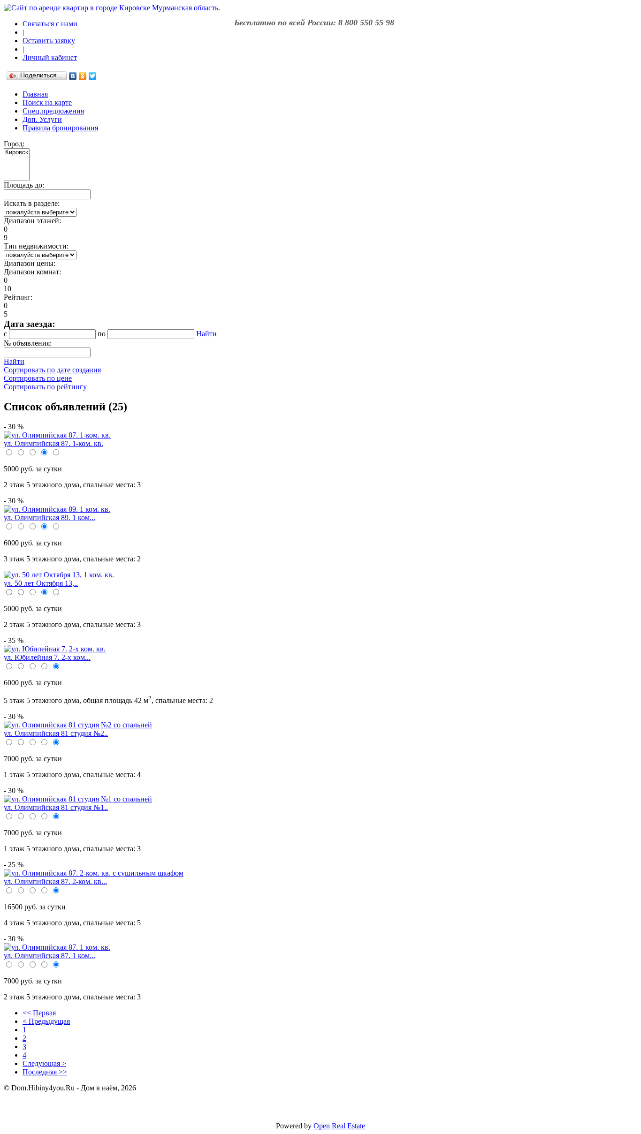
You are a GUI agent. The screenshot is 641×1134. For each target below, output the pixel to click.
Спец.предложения (53, 111)
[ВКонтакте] (73, 76)
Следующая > (44, 1063)
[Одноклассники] (83, 76)
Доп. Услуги (42, 119)
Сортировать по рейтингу (45, 387)
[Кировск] (16, 153)
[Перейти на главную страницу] (112, 8)
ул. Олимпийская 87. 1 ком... (49, 956)
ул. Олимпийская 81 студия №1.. (56, 807)
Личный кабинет (50, 57)
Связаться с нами (50, 24)
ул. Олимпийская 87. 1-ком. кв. (53, 443)
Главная (35, 94)
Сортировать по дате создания (52, 370)
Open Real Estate (339, 1126)
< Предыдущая (46, 1021)
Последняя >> (45, 1072)
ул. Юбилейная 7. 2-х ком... (47, 657)
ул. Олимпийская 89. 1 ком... (49, 518)
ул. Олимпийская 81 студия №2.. (56, 733)
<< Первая (39, 1013)
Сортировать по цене (38, 378)
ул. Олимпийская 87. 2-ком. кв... (55, 881)
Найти (206, 334)
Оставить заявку (49, 41)
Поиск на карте (47, 102)
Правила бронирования (60, 128)
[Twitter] (93, 76)
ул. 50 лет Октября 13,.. (41, 583)
